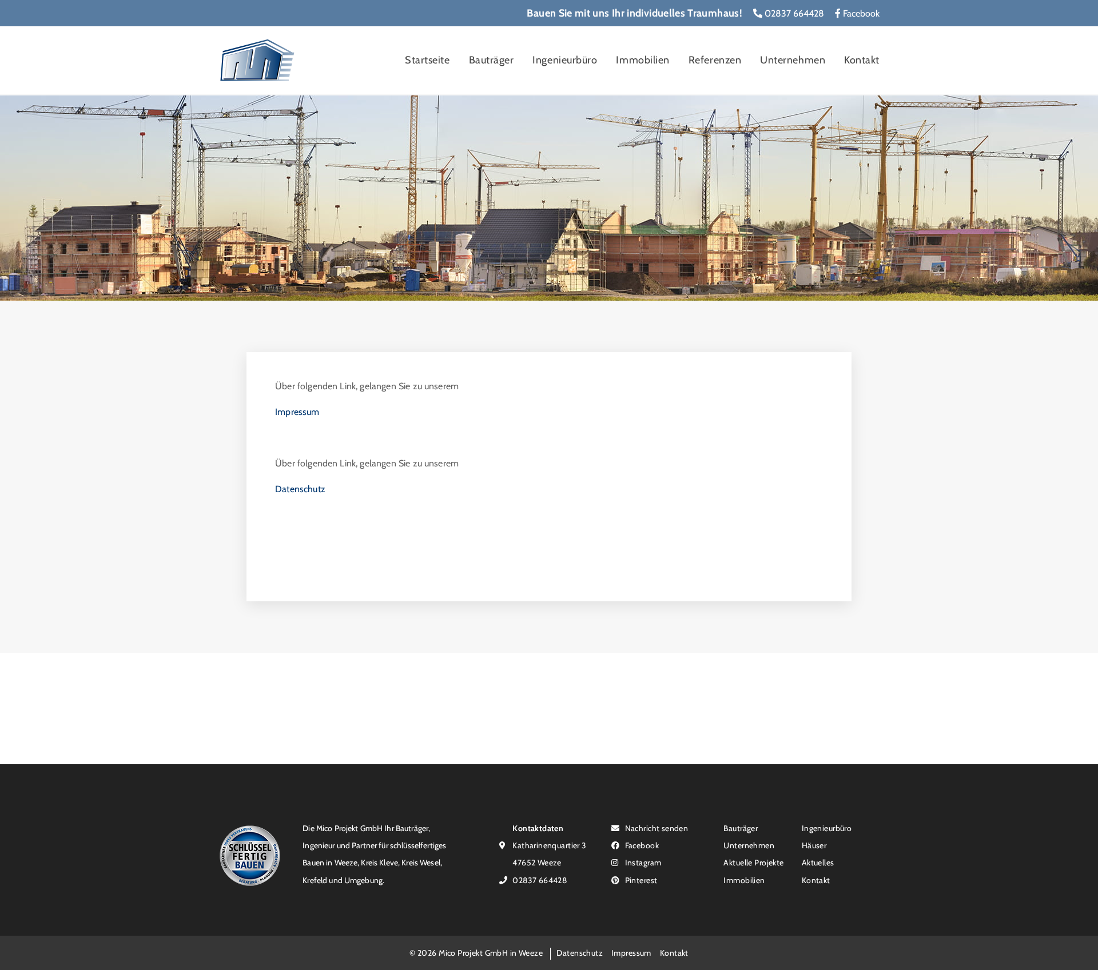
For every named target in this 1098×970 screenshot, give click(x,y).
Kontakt (862, 60)
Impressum (297, 411)
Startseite (427, 60)
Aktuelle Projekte (753, 862)
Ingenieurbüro (564, 60)
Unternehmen (792, 60)
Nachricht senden (655, 828)
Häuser (814, 845)
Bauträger (491, 60)
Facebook (860, 13)
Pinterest (640, 880)
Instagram (642, 862)
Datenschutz (300, 489)
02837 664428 (793, 13)
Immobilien (642, 60)
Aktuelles (818, 862)
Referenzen (715, 60)
